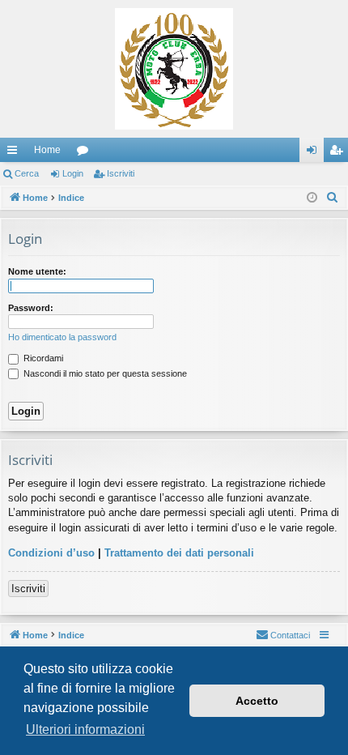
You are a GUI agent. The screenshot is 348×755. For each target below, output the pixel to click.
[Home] (174, 69)
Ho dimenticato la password (62, 337)
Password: (30, 308)
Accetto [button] (257, 700)
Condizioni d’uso (51, 553)
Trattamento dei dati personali (179, 553)
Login (72, 173)
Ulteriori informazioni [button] (85, 729)
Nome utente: (37, 271)
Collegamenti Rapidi (15, 153)
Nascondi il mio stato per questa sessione (104, 373)
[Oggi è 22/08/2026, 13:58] (312, 198)
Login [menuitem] (315, 153)
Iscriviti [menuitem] (339, 153)
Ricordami (42, 358)
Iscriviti (120, 173)
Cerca (27, 173)
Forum (86, 153)
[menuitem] (332, 198)
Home (47, 150)
